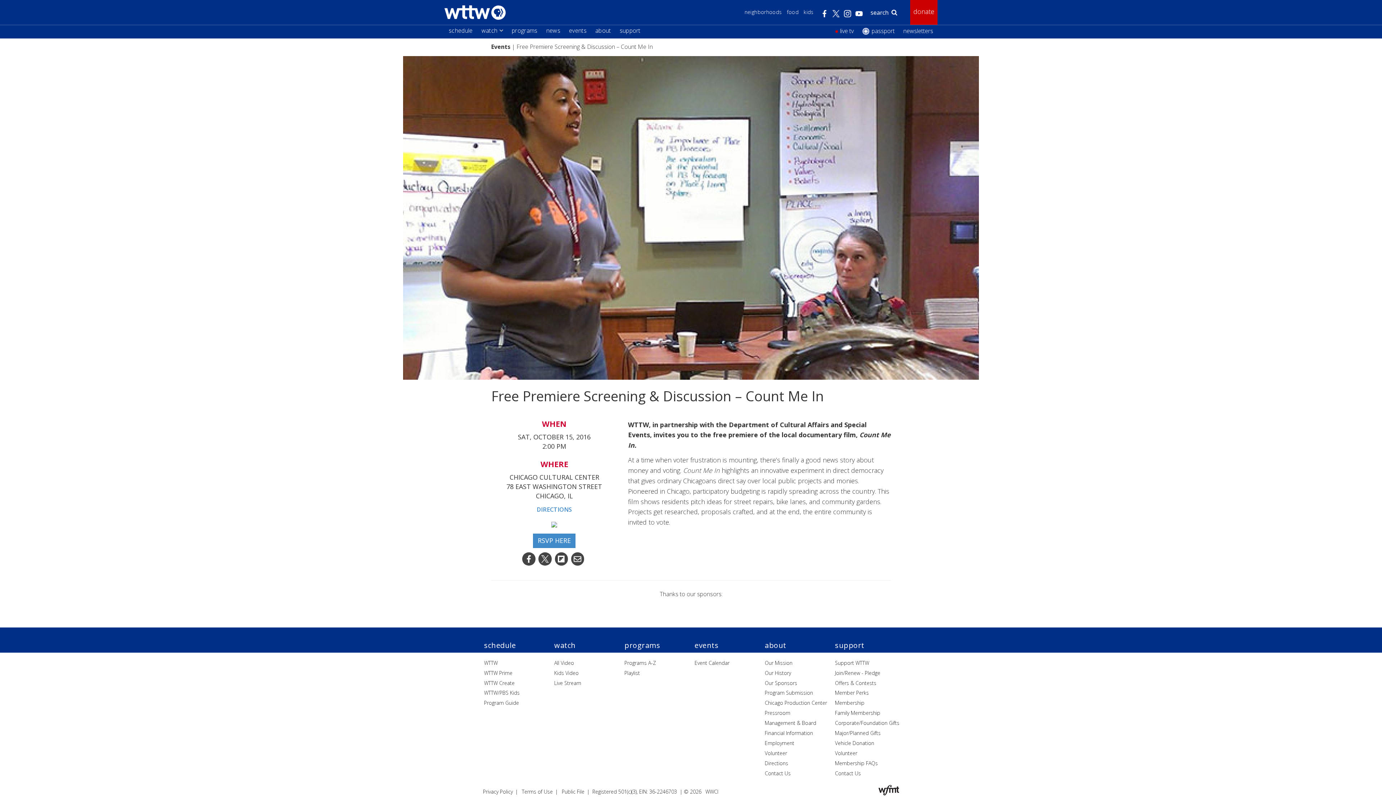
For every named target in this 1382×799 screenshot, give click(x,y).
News (553, 31)
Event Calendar (712, 662)
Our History (778, 673)
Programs (525, 31)
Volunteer (776, 753)
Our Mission (778, 662)
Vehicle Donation (854, 743)
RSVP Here (554, 540)
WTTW (491, 662)
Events (578, 31)
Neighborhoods (763, 12)
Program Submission (789, 692)
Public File (573, 791)
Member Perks (852, 692)
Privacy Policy (498, 791)
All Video (564, 662)
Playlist (632, 673)
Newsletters (918, 31)
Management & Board (790, 723)
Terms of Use (537, 791)
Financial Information (789, 733)
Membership (849, 702)
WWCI (711, 791)
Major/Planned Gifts (858, 733)
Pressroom (777, 712)
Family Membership (857, 712)
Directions (554, 509)
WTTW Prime (498, 673)
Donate (923, 11)
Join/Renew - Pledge (857, 673)
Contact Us (778, 773)
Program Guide (501, 702)
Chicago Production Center (796, 702)
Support (630, 31)
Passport (883, 31)
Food (793, 12)
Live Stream (567, 683)
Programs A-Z (640, 662)
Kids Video (566, 673)
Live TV (847, 31)
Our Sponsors (781, 683)
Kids (808, 12)
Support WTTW (852, 662)
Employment (779, 743)
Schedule (461, 31)
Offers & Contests (855, 683)
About (603, 31)
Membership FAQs (856, 763)
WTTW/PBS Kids (502, 692)
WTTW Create (499, 683)
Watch (490, 31)
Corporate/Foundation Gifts (867, 723)
